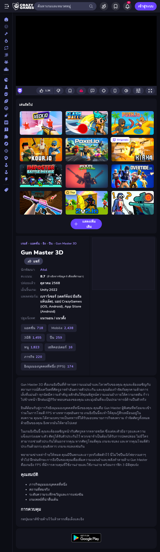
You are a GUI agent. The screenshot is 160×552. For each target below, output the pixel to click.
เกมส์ (24, 243)
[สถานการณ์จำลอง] (6, 165)
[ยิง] (6, 150)
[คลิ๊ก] (6, 115)
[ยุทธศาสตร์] (6, 158)
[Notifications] (127, 6)
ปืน (51, 243)
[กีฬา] (6, 101)
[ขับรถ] (6, 108)
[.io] (6, 79)
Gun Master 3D (66, 243)
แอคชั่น (35, 243)
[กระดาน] (6, 86)
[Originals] (6, 55)
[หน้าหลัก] (6, 19)
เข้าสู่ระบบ (145, 6)
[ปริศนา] (6, 136)
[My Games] (115, 6)
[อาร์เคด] (6, 172)
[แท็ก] (6, 189)
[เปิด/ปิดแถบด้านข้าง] (7, 6)
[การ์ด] (6, 94)
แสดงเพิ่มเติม (89, 224)
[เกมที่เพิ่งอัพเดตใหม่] (6, 47)
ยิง (44, 243)
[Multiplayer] (6, 62)
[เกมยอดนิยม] (6, 40)
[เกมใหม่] (6, 33)
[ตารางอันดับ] (6, 69)
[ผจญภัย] (6, 143)
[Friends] (104, 6)
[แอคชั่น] (6, 179)
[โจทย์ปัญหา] (6, 129)
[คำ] (6, 122)
